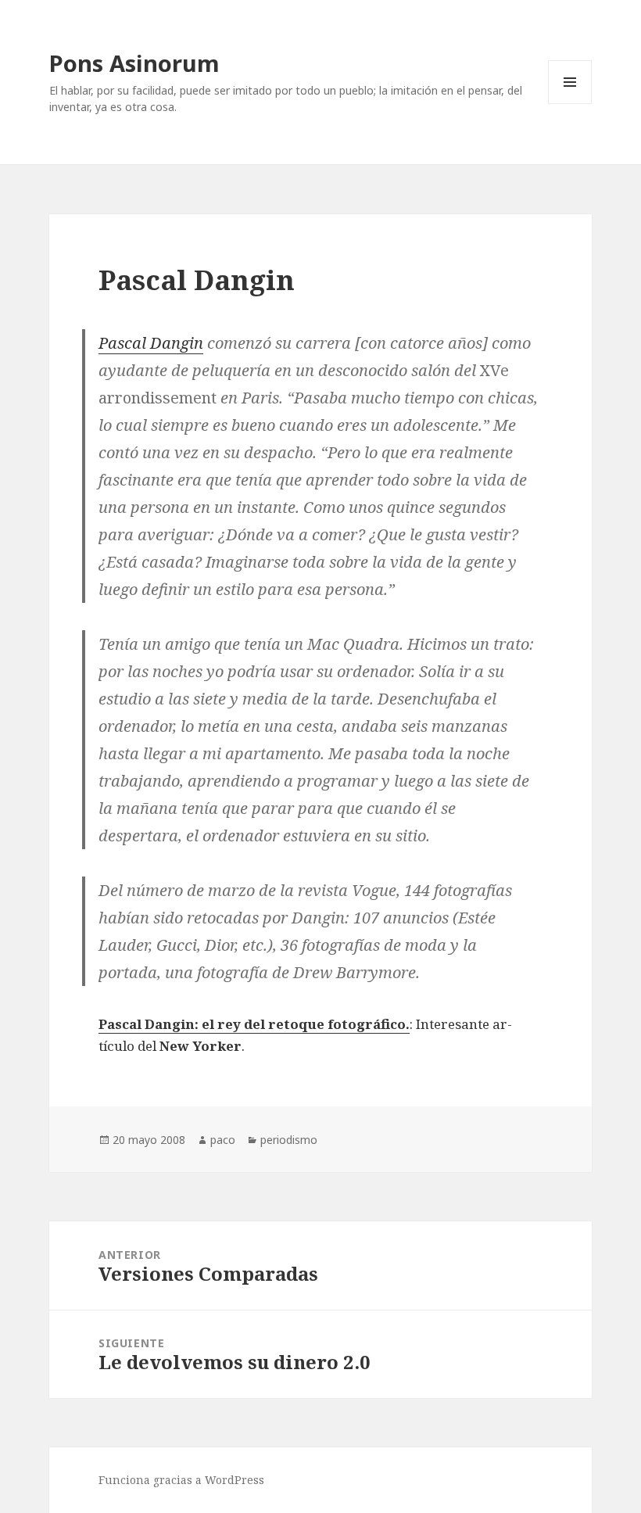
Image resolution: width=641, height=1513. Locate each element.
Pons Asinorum (134, 63)
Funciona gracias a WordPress (181, 1479)
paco (222, 1139)
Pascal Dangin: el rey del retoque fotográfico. (254, 1024)
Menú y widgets (570, 103)
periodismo (288, 1139)
